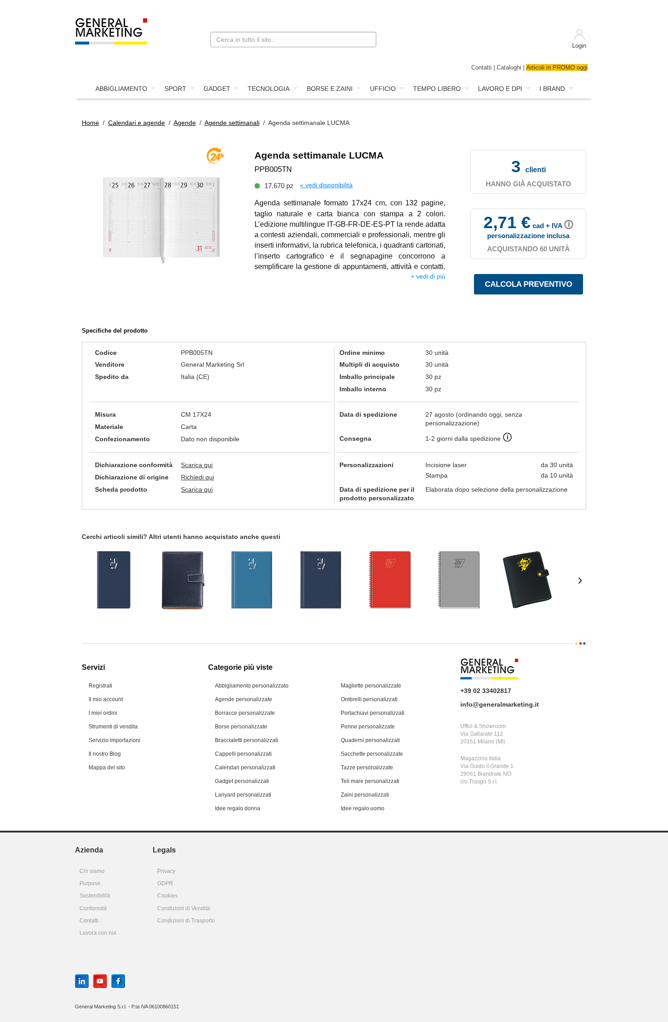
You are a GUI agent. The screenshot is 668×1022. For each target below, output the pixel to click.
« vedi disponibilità (326, 185)
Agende (185, 122)
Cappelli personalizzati (243, 754)
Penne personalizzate (368, 726)
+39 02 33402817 (485, 690)
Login (579, 46)
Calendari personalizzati (245, 767)
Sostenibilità (95, 895)
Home (90, 122)
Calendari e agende (136, 122)
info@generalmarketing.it (499, 704)
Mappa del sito (107, 767)
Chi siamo (92, 871)
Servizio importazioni (114, 740)
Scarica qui (197, 465)
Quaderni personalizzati (370, 740)
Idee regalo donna (237, 808)
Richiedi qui (197, 477)
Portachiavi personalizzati (372, 713)
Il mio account (106, 699)
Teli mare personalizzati (370, 781)
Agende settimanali (231, 122)
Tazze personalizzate (367, 767)
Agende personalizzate (243, 699)
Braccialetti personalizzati (246, 740)
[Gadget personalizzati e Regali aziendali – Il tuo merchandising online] (111, 30)
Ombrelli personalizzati (369, 699)
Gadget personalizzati (242, 781)
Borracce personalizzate (245, 713)
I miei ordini (103, 713)
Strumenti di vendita (113, 726)
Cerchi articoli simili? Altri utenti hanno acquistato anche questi (181, 536)
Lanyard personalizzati (243, 795)
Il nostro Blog (105, 754)
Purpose (90, 883)
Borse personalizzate (241, 726)
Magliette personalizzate (371, 686)
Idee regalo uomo (362, 808)
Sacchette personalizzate (372, 754)
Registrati (100, 686)
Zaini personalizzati (365, 795)
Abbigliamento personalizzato (252, 686)
